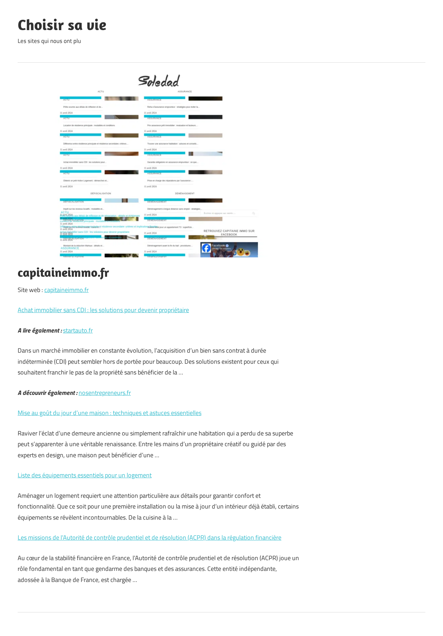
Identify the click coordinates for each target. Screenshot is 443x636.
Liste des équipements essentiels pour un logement (85, 475)
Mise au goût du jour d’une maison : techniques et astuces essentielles (109, 412)
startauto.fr (78, 330)
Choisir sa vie (62, 24)
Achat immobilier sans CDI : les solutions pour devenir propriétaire (103, 310)
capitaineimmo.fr (66, 289)
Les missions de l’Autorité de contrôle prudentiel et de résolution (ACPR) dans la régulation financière (149, 537)
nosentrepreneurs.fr (105, 392)
